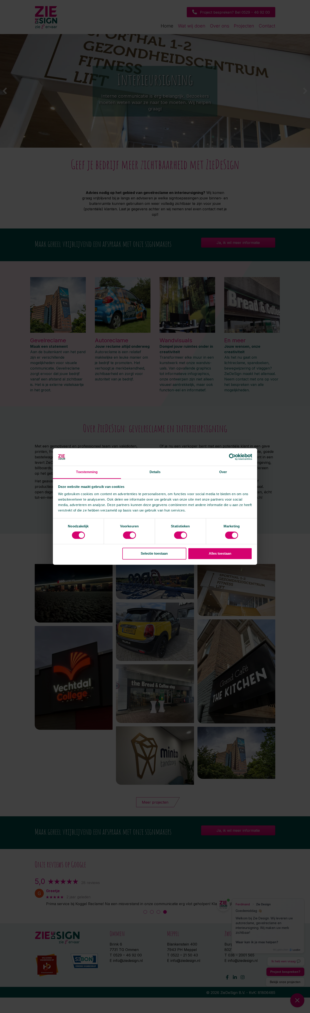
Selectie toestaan (154, 553)
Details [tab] (155, 472)
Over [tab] (223, 472)
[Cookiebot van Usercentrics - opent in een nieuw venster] (232, 457)
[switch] (129, 535)
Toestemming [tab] (87, 472)
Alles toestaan (220, 553)
